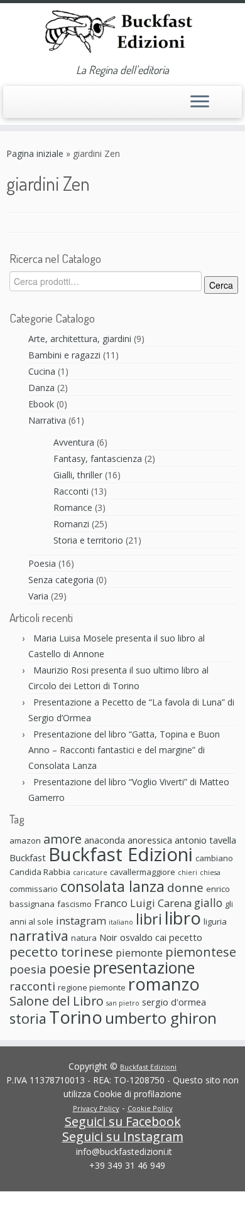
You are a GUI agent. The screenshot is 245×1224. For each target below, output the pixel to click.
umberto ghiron (161, 1017)
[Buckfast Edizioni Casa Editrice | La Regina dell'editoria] (122, 33)
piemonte (139, 952)
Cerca (221, 285)
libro (183, 918)
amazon (25, 840)
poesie (69, 968)
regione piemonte (92, 987)
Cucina (41, 371)
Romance (72, 507)
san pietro (122, 1003)
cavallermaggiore (142, 872)
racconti (32, 986)
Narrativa (47, 420)
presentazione (144, 967)
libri (149, 919)
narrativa (38, 935)
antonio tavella (205, 840)
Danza (41, 388)
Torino (75, 1017)
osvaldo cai (143, 937)
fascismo (74, 904)
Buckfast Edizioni (120, 854)
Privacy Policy (96, 1108)
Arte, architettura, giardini (79, 339)
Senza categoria (61, 580)
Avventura (73, 442)
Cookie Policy (150, 1108)
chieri (187, 872)
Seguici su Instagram (122, 1136)
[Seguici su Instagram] (38, 108)
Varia (38, 596)
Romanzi (71, 524)
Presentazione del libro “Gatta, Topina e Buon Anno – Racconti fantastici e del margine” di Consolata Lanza (124, 749)
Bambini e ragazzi (64, 355)
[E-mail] (13, 108)
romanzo (164, 984)
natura (84, 937)
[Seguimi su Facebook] (26, 105)
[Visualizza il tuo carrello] (224, 98)
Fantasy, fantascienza (97, 458)
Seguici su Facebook (123, 1121)
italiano (121, 922)
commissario (33, 888)
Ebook (41, 404)
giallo (208, 902)
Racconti (71, 491)
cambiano (214, 858)
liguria (215, 921)
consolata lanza (112, 886)
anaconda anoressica (128, 840)
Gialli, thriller (77, 475)
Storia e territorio (88, 540)
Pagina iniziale (34, 153)
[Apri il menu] (199, 102)
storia (27, 1018)
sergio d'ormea (174, 1002)
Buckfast (27, 857)
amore (62, 838)
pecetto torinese (61, 951)
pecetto (185, 937)
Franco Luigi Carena (143, 903)
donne (185, 887)
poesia (27, 969)
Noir (108, 937)
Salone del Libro (56, 1000)
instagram (81, 920)
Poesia (42, 563)
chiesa (210, 872)
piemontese (200, 951)
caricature (90, 872)
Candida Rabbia (39, 872)
